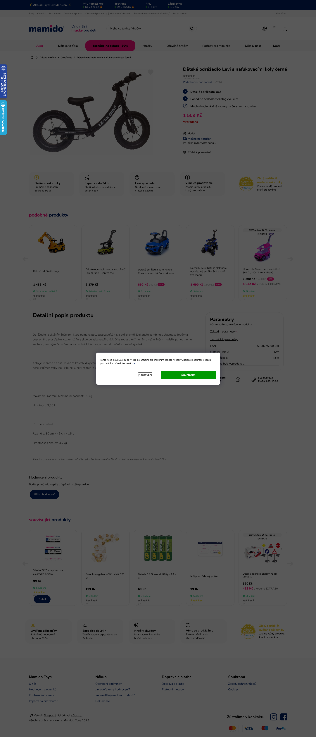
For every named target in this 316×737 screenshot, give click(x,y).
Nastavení (145, 375)
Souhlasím (188, 375)
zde (133, 363)
